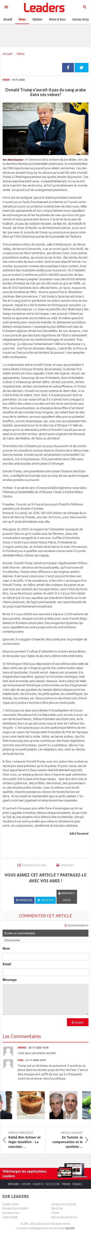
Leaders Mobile (10, 1217)
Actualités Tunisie (10, 1204)
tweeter (81, 67)
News (20, 53)
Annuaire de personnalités (15, 1208)
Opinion (37, 19)
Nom (6, 948)
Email (7, 964)
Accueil (7, 53)
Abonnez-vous (67, 896)
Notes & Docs (57, 19)
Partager (68, 67)
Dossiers (26, 1184)
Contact (55, 1213)
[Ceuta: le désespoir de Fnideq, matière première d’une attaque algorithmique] (60, 1105)
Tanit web (70, 1228)
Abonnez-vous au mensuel (64, 1217)
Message (10, 979)
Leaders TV (38, 1184)
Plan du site (57, 1208)
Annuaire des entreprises (64, 1204)
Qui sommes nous (11, 1213)
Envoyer (78, 1022)
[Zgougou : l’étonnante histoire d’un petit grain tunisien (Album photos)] (28, 1105)
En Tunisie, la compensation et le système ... (67, 1140)
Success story (52, 1184)
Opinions (66, 1184)
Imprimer (67, 865)
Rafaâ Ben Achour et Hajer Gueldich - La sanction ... (24, 1140)
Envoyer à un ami (34, 865)
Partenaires (14, 1184)
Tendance (77, 1184)
